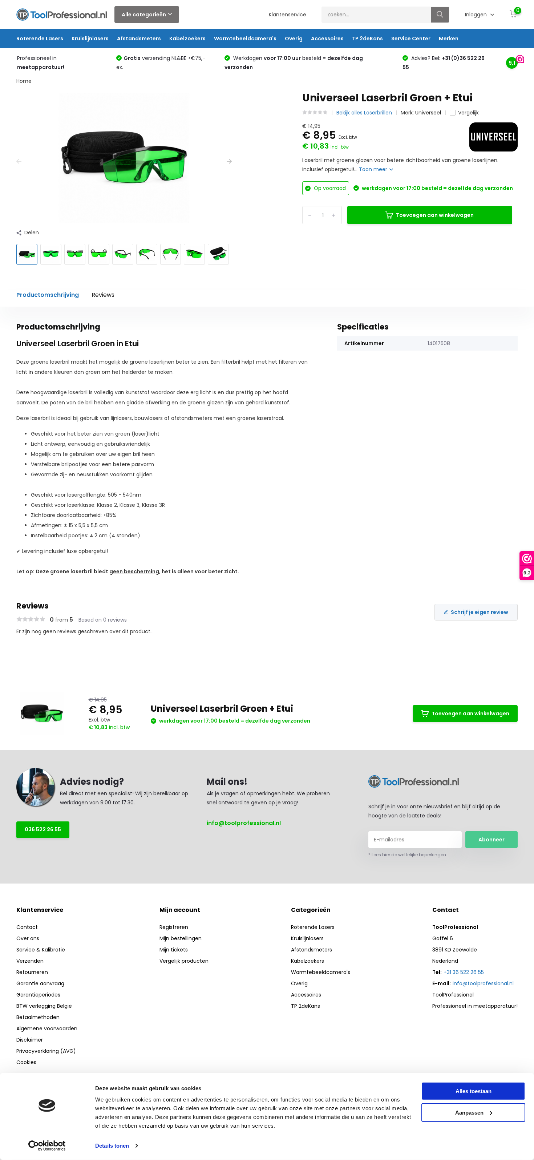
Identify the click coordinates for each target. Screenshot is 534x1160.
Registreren (173, 927)
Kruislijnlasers (90, 38)
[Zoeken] (440, 15)
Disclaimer (29, 1039)
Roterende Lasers (39, 38)
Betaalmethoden (38, 1017)
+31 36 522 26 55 (464, 972)
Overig (294, 38)
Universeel (428, 112)
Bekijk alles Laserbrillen (364, 112)
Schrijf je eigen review (479, 612)
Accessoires (327, 38)
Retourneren (32, 972)
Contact (27, 927)
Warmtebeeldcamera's (245, 38)
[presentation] (18, 161)
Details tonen (112, 1146)
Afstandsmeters (139, 38)
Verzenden (30, 961)
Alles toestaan (473, 1091)
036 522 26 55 (43, 829)
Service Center (410, 38)
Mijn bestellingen (180, 938)
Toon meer (374, 169)
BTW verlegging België (44, 1006)
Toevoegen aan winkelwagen (435, 215)
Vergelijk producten (184, 961)
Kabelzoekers (187, 38)
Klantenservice (287, 14)
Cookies (26, 1062)
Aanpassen (469, 1112)
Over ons (27, 938)
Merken (448, 38)
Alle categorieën (144, 14)
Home (24, 81)
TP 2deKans (367, 38)
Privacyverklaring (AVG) (46, 1051)
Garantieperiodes (38, 994)
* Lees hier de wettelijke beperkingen (407, 855)
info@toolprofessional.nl (244, 823)
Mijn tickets (173, 949)
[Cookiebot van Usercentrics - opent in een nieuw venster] (47, 1145)
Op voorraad (329, 188)
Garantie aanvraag (40, 983)
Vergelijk (468, 112)
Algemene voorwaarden (46, 1028)
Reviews (103, 295)
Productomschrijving (47, 295)
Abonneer (491, 839)
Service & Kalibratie (40, 949)
